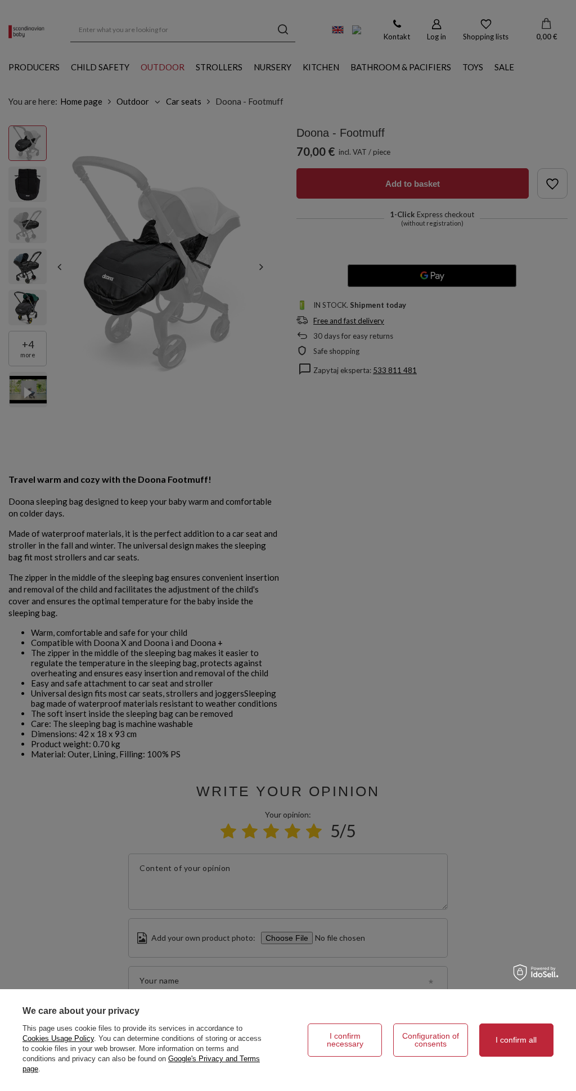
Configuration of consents (430, 1039)
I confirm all (516, 1039)
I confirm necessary (345, 1039)
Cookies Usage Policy (58, 1038)
